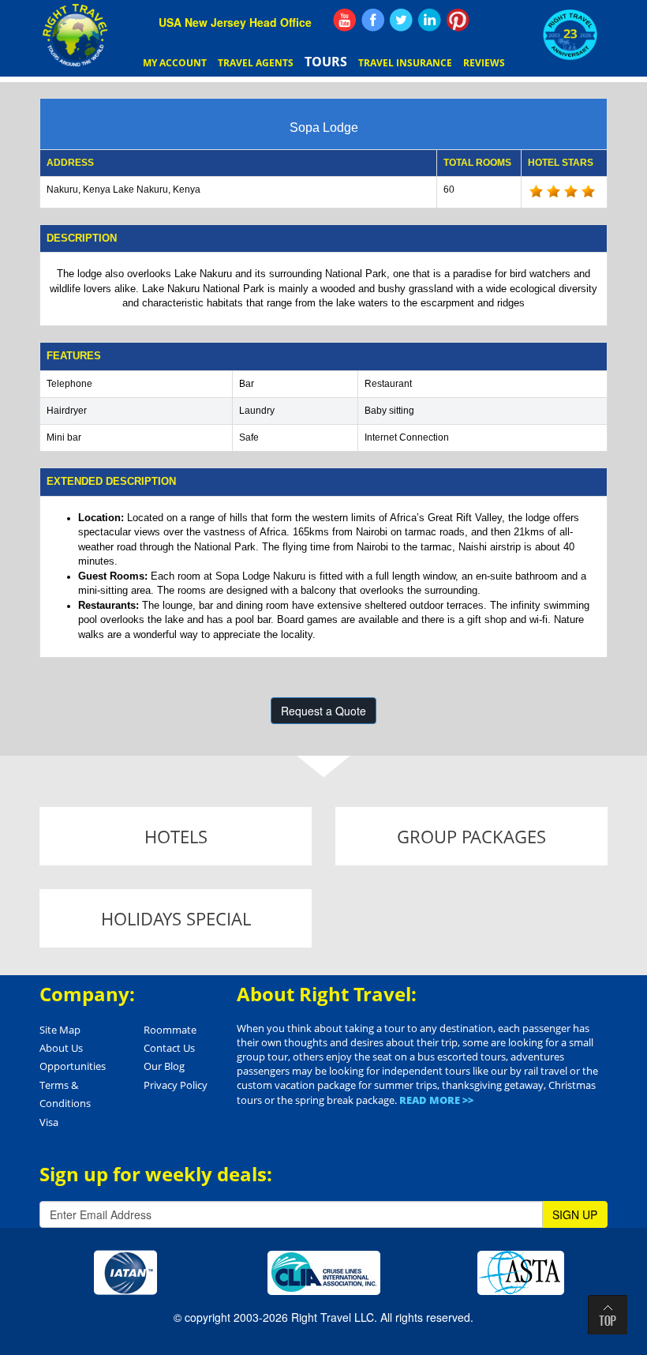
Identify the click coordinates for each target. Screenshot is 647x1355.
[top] (607, 1314)
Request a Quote (323, 711)
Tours (326, 61)
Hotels (176, 836)
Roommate (170, 1030)
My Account (175, 62)
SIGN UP (574, 1214)
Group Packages (471, 836)
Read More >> (436, 1100)
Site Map (59, 1030)
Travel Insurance (405, 62)
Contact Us (169, 1048)
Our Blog (164, 1066)
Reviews (484, 62)
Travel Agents (256, 62)
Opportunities (72, 1066)
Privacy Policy (176, 1085)
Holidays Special (176, 918)
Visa (48, 1122)
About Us (61, 1048)
